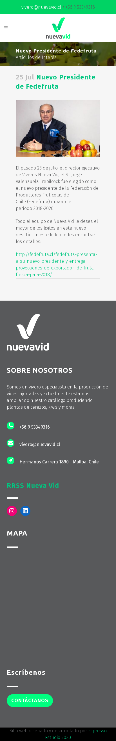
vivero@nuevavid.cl (41, 7)
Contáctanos (29, 700)
